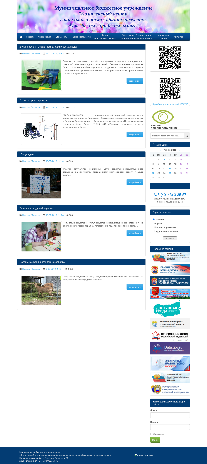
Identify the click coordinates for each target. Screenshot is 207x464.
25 (170, 172)
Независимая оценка (163, 36)
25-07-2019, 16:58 (55, 53)
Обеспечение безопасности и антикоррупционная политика (136, 36)
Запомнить (158, 433)
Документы (62, 36)
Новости (30, 36)
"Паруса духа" (27, 154)
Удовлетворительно (166, 227)
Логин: (153, 410)
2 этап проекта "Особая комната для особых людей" (49, 46)
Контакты (178, 36)
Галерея (36, 53)
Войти (155, 439)
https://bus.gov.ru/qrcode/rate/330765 (170, 104)
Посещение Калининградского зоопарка (42, 262)
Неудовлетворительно (167, 231)
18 (170, 168)
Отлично (159, 219)
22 (153, 172)
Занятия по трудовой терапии (36, 208)
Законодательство (82, 36)
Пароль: (154, 421)
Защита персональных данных (105, 36)
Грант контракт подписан (34, 100)
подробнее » (135, 80)
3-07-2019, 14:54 (54, 268)
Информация (45, 36)
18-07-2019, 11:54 (55, 215)
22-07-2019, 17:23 (55, 107)
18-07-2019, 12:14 (55, 161)
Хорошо (159, 223)
